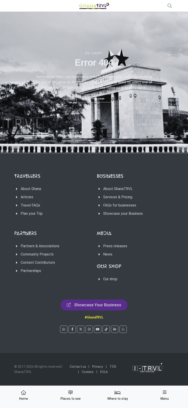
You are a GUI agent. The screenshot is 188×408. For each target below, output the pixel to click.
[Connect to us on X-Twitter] (80, 329)
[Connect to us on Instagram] (89, 329)
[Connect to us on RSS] (123, 329)
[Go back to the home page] (94, 5)
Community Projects (37, 254)
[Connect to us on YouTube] (97, 329)
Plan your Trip (32, 213)
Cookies (88, 372)
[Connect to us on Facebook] (72, 329)
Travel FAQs (30, 205)
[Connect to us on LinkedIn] (114, 329)
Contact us (78, 366)
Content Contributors (38, 262)
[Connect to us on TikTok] (106, 329)
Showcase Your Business (97, 304)
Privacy (97, 366)
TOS (113, 366)
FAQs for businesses (119, 205)
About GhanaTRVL (118, 189)
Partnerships (31, 271)
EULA (104, 372)
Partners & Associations (40, 246)
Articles (27, 197)
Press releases (115, 246)
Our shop (110, 279)
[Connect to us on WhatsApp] (63, 329)
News (107, 254)
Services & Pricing (117, 197)
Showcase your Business (123, 213)
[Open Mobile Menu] (164, 392)
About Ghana (31, 189)
